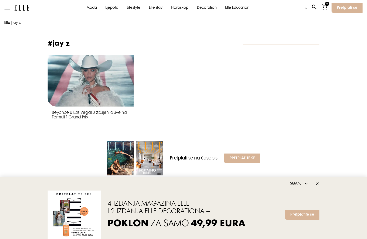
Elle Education (237, 8)
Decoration (207, 8)
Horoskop (179, 8)
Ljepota (111, 8)
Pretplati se (347, 8)
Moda (92, 8)
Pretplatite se (302, 214)
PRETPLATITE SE (242, 158)
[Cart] (324, 7)
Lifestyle (133, 8)
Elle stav (156, 8)
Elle (7, 23)
